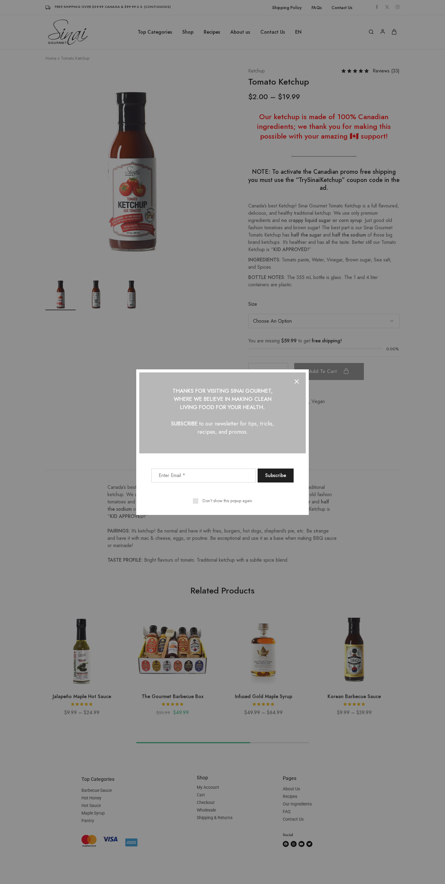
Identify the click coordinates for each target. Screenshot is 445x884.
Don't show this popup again (227, 501)
